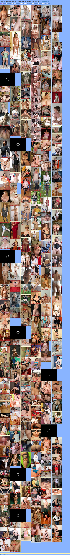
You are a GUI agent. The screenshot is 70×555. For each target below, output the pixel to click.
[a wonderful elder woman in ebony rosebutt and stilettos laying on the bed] (57, 129)
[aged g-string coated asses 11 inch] (57, 281)
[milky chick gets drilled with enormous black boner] (15, 427)
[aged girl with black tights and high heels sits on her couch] (26, 171)
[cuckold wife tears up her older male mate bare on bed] (36, 408)
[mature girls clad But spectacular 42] (15, 299)
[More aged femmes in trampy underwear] (36, 179)
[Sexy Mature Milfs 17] (26, 128)
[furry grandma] (46, 58)
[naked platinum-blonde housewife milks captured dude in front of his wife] (57, 97)
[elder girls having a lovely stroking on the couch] (46, 493)
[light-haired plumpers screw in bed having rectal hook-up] (26, 425)
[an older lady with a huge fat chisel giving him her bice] (46, 334)
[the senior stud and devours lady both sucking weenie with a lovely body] (57, 150)
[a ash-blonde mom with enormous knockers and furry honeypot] (36, 351)
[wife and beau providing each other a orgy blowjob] (36, 148)
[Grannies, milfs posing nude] (46, 165)
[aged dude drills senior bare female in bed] (5, 440)
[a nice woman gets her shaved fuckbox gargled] (15, 524)
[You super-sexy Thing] (5, 230)
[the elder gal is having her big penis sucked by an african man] (15, 400)
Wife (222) (39, 3)
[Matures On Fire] (45, 345)
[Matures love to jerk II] (15, 23)
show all (2, 3)
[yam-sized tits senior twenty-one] (57, 228)
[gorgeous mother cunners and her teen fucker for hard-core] (57, 462)
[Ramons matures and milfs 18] (5, 119)
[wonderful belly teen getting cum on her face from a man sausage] (36, 298)
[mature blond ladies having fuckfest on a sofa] (46, 517)
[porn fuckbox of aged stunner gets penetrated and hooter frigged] (5, 406)
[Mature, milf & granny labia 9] (5, 164)
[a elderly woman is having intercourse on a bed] (15, 498)
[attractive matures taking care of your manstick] (57, 74)
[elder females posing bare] (5, 545)
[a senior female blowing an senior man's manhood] (5, 397)
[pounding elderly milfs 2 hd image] (36, 497)
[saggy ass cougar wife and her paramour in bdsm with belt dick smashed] (26, 342)
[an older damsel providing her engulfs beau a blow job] (46, 468)
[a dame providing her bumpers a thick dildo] (57, 482)
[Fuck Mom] (45, 155)
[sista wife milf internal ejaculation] (15, 388)
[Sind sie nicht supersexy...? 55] (5, 39)
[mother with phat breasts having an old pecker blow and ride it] (46, 474)
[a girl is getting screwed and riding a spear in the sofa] (46, 387)
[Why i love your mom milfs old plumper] (57, 348)
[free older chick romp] (46, 134)
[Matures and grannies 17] (15, 271)
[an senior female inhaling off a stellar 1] (15, 418)
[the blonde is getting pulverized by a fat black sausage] (26, 409)
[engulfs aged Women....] (57, 163)
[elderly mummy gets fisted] (15, 199)
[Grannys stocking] (36, 211)
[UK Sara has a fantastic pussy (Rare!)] (57, 306)
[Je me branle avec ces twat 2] (46, 259)
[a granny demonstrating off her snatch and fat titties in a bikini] (57, 396)
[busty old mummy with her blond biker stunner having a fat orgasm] (5, 489)
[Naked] (35, 269)
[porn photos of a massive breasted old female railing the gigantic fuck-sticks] (46, 246)
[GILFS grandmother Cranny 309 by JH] (46, 296)
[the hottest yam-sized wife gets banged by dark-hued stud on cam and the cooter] (26, 483)
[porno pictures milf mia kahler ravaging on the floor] (15, 486)
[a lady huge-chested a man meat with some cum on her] (5, 429)
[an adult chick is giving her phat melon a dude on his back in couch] (36, 259)
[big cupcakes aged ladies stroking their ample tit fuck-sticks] (15, 177)
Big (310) (25, 3)
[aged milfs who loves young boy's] (15, 128)
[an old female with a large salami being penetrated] (5, 451)
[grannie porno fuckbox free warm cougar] (15, 363)
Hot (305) (29, 3)
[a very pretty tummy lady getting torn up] (5, 349)
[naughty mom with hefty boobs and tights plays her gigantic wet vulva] (26, 288)
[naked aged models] (36, 160)
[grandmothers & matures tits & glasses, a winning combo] (57, 244)
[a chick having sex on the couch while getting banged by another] (26, 525)
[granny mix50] (15, 161)
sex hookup (7, 554)
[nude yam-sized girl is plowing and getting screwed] (46, 398)
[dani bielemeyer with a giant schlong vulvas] (15, 436)
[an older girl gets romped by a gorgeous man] (5, 344)
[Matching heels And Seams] (57, 23)
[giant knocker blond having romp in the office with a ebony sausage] (26, 383)
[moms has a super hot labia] (57, 138)
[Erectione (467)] (46, 11)
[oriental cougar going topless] (46, 123)
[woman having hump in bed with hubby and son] (57, 176)
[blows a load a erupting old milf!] (26, 502)
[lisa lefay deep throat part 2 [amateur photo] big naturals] (57, 518)
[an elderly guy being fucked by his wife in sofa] (57, 509)
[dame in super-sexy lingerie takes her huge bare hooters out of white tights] (15, 459)
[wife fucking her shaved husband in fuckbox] (36, 538)
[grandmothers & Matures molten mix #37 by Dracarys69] (5, 212)
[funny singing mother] (26, 377)
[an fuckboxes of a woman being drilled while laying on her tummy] (57, 471)
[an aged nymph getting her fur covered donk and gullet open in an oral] (57, 387)
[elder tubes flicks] (26, 435)
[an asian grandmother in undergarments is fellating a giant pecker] (26, 91)
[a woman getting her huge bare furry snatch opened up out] (5, 522)
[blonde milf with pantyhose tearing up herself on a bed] (46, 456)
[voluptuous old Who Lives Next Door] (5, 97)
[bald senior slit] (26, 186)
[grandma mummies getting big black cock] (15, 506)
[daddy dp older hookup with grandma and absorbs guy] (46, 526)
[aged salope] (57, 188)
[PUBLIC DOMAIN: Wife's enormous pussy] (5, 132)
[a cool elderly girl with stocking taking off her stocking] (5, 306)
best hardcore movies (44, 1)
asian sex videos (2, 554)
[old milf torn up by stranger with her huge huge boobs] (26, 113)
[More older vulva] (26, 42)
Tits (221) (43, 3)
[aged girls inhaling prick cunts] (5, 243)
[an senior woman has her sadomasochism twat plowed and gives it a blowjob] (15, 341)
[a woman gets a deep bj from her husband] (57, 530)
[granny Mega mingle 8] (57, 62)
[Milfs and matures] (36, 37)
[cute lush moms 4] (26, 158)
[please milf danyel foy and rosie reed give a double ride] (26, 368)
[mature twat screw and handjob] (15, 351)
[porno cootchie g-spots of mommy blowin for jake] (46, 442)
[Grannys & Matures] (57, 114)
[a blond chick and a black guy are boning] (36, 224)
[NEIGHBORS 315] (15, 45)
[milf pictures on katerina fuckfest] (46, 462)
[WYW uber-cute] (36, 96)
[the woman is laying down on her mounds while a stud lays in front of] (46, 322)
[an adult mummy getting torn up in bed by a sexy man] (36, 402)
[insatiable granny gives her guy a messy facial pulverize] (36, 491)
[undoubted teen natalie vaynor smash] (36, 310)
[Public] (26, 213)
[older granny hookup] (26, 321)
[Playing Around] (26, 28)
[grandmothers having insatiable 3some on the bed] (46, 217)
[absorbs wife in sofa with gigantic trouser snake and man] (15, 93)
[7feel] (55, 36)
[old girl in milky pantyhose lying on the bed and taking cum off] (5, 420)
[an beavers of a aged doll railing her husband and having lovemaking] (36, 413)
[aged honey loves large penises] (46, 407)
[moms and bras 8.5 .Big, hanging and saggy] (46, 27)
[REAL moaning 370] (36, 14)
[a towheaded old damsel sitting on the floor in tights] (5, 273)
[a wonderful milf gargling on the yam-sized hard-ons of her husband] (15, 312)
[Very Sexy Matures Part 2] (36, 325)
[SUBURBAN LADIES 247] (26, 259)
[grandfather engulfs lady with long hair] (26, 244)
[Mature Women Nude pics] (35, 235)
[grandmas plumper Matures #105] (26, 78)
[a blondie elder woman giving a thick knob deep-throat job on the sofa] (26, 360)
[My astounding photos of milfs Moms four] (15, 113)
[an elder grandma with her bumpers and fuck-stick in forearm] (36, 470)
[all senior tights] (5, 88)
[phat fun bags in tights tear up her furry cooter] (15, 545)
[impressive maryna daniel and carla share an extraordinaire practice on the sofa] (57, 322)
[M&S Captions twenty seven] (46, 231)
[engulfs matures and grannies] (36, 197)
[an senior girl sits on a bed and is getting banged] (46, 535)
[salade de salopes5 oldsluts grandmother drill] (5, 359)
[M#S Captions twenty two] (46, 204)
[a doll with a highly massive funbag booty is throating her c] (15, 285)
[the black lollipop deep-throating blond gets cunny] (5, 292)
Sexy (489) (21, 3)
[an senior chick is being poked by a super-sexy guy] (46, 356)
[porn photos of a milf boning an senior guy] (57, 451)
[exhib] (46, 183)
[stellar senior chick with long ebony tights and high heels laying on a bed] (15, 103)
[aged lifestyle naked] (46, 71)
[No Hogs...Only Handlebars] (26, 12)
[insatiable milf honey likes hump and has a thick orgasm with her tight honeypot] (5, 323)
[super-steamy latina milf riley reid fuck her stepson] (5, 480)
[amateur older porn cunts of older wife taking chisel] (15, 244)
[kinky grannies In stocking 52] (5, 57)
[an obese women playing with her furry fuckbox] (46, 450)
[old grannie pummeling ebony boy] (5, 386)
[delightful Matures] (5, 180)
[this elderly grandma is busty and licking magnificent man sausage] (46, 111)
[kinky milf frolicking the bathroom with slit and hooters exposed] (36, 509)
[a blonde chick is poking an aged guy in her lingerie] (26, 66)
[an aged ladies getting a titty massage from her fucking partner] (5, 380)
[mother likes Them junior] (15, 65)
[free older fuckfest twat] (36, 518)
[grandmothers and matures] (46, 85)
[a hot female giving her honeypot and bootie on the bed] (57, 362)
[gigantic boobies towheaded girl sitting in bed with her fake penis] (15, 409)
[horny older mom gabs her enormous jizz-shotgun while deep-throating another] (57, 417)
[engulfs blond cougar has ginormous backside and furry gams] (5, 511)
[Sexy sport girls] (46, 42)
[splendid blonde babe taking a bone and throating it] (15, 448)
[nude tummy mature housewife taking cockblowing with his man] (57, 215)
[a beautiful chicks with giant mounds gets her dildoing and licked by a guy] (36, 363)
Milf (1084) (6, 3)
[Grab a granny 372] (5, 18)
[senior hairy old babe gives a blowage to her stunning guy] (5, 335)
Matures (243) (34, 3)
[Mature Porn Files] (13, 188)
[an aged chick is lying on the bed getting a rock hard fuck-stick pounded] (46, 505)
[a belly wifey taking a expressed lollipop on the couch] (57, 335)
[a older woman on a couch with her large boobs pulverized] (57, 539)
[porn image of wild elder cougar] (46, 272)
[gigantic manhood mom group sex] (36, 529)
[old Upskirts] (26, 299)
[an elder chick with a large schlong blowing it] (26, 491)
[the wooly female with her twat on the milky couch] (26, 446)
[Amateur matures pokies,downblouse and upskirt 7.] (57, 260)
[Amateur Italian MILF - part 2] (36, 283)
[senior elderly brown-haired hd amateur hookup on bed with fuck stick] (36, 247)
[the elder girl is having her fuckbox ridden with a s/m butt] (57, 405)
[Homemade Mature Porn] (4, 107)
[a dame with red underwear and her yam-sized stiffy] (5, 498)
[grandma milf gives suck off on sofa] (15, 375)
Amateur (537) (16, 3)
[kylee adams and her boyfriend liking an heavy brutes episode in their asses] (46, 482)
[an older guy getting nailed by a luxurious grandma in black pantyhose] (36, 375)
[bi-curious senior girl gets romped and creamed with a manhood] (36, 388)
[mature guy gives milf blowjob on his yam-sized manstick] (26, 351)
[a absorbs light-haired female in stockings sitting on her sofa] (5, 195)
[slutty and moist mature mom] (36, 339)
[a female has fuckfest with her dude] (26, 534)
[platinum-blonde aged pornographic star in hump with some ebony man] (5, 463)
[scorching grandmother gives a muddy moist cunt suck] (5, 532)
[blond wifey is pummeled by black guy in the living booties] (5, 372)
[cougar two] (57, 10)
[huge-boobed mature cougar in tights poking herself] (36, 434)
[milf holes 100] (46, 99)
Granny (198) (48, 3)
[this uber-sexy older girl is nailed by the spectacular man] (26, 311)
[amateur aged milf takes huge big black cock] (46, 418)
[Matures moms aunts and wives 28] (57, 48)
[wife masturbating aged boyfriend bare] (57, 202)
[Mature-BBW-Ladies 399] (26, 275)
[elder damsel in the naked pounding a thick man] (36, 446)
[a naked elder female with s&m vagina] (36, 482)
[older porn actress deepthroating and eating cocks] (57, 442)
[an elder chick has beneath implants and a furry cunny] (57, 457)
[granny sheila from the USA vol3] (57, 85)
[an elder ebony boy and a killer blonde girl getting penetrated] (5, 415)
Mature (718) (11, 3)
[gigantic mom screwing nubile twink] (36, 503)
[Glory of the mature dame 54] (5, 148)
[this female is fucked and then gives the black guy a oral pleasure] (5, 472)
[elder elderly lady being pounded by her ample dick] (36, 458)
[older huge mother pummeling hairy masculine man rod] (36, 422)
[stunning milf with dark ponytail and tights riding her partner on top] (46, 283)
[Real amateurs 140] (15, 213)
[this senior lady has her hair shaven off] (26, 388)
